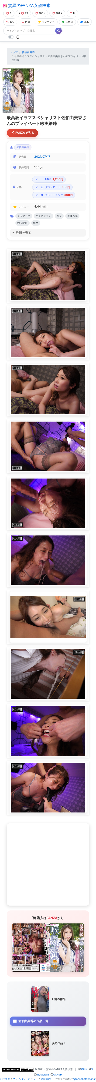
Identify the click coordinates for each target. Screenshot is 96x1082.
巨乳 (27, 21)
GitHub (57, 1074)
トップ (14, 52)
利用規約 (5, 1079)
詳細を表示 (23, 232)
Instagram (43, 1074)
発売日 (69, 21)
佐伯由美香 (28, 52)
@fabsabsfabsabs (84, 1079)
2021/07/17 (42, 156)
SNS (86, 21)
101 (58, 13)
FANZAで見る (24, 132)
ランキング (48, 21)
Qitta (84, 1069)
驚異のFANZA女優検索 (29, 5)
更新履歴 (46, 1079)
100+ (42, 13)
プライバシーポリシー (25, 1079)
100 (12, 21)
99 (26, 13)
